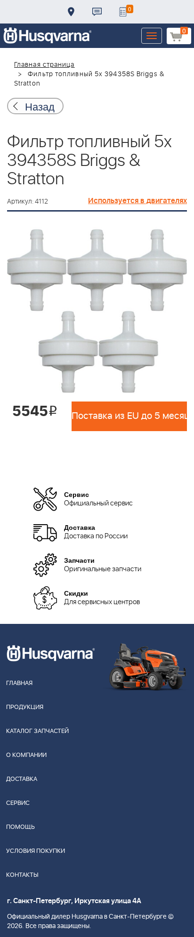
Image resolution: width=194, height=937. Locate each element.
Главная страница (44, 65)
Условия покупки (35, 851)
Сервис (18, 803)
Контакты (97, 11)
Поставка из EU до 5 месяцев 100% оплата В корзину (129, 416)
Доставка (71, 11)
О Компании (26, 755)
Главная (19, 683)
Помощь (20, 827)
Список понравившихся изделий (123, 11)
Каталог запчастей (37, 731)
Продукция (24, 707)
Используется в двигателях (137, 200)
